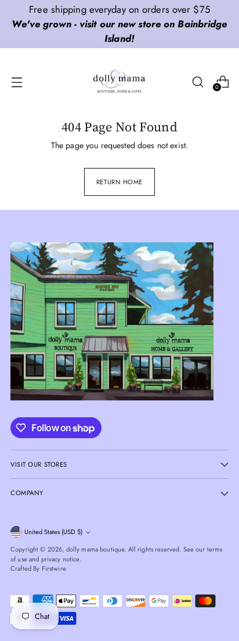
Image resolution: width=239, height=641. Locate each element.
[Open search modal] (197, 82)
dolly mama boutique (95, 549)
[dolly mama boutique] (119, 82)
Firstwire (54, 568)
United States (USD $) (53, 531)
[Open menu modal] (16, 82)
